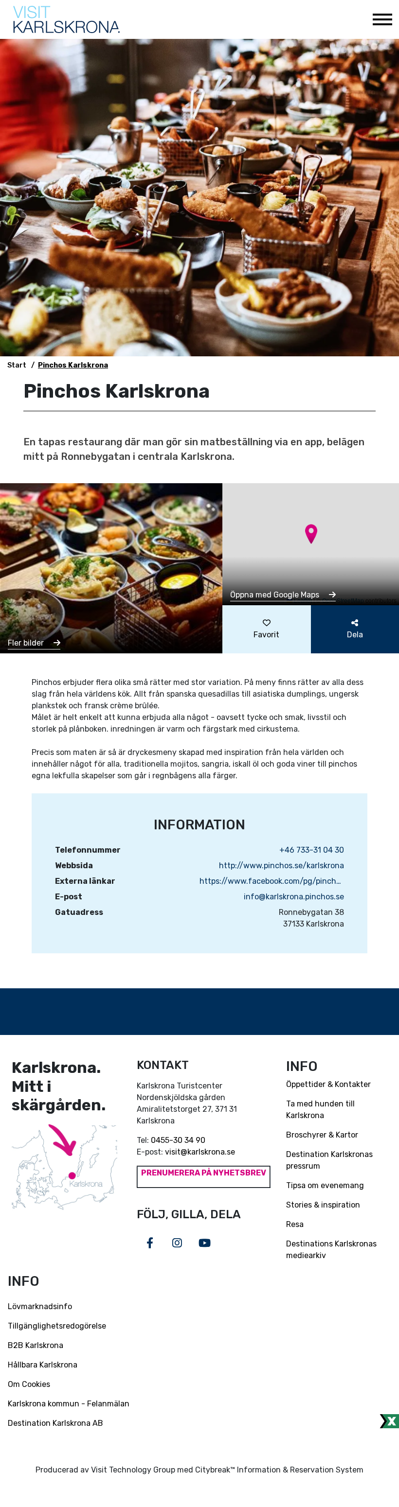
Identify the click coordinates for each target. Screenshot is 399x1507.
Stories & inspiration (323, 1204)
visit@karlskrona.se (200, 1152)
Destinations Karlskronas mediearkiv (331, 1249)
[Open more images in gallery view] (111, 567)
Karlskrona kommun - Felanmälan (68, 1403)
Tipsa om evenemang (325, 1185)
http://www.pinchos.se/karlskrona (281, 865)
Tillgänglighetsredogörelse (57, 1326)
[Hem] (66, 19)
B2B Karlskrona (35, 1345)
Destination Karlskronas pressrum (329, 1160)
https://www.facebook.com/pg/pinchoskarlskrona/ (272, 881)
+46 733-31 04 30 (311, 850)
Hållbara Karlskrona (42, 1364)
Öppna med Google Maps (275, 594)
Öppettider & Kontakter (328, 1084)
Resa (295, 1224)
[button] (311, 534)
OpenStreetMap (343, 600)
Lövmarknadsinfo (40, 1306)
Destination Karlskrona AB (55, 1423)
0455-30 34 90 (178, 1140)
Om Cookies (29, 1384)
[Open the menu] (382, 19)
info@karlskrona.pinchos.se (294, 896)
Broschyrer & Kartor (322, 1134)
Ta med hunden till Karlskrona (320, 1109)
